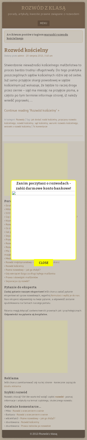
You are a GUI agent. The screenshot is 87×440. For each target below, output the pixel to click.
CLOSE (43, 263)
